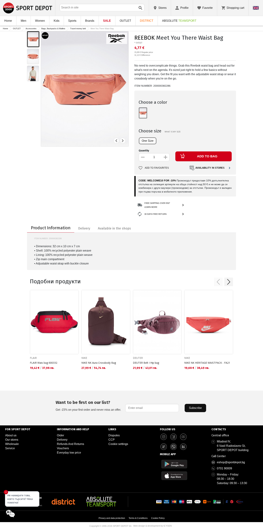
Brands (89, 20)
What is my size (173, 131)
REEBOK (144, 37)
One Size (148, 140)
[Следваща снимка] (123, 141)
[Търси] (140, 8)
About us (10, 435)
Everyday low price (69, 452)
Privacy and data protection (112, 518)
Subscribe (195, 407)
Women (40, 20)
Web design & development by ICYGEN (152, 526)
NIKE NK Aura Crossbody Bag (98, 362)
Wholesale (12, 443)
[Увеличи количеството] (165, 157)
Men (23, 20)
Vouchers (63, 448)
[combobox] (102, 7)
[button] (218, 281)
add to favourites (157, 168)
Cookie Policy (158, 518)
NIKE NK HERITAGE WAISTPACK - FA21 (207, 362)
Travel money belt (78, 28)
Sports (72, 20)
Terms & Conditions (138, 518)
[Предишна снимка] (116, 141)
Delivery (62, 439)
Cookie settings (118, 443)
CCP (111, 439)
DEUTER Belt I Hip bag (146, 362)
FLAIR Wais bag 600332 (43, 362)
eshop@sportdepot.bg (231, 462)
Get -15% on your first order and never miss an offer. (88, 405)
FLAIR (33, 358)
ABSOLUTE (179, 20)
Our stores (11, 439)
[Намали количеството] (143, 157)
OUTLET (125, 20)
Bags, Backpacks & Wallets (53, 28)
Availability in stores (210, 168)
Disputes (114, 435)
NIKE (84, 358)
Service (10, 448)
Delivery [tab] (84, 228)
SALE (107, 20)
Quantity (144, 150)
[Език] (256, 8)
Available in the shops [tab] (114, 228)
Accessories (31, 28)
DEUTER (138, 358)
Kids (56, 20)
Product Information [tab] (50, 227)
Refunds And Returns (70, 443)
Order (60, 435)
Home (8, 20)
